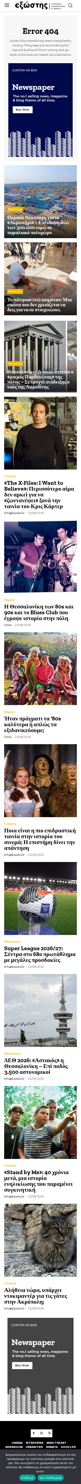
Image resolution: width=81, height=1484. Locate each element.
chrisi (7, 625)
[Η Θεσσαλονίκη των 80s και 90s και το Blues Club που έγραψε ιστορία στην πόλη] (40, 556)
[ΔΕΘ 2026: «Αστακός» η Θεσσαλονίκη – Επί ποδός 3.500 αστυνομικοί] (40, 1010)
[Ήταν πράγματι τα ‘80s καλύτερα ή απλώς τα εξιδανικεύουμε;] (40, 668)
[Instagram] (41, 1433)
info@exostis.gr (14, 513)
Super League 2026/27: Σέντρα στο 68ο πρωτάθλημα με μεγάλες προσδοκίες (40, 954)
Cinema (10, 476)
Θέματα (9, 600)
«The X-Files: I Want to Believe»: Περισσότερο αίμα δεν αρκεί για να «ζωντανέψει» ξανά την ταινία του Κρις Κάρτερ (39, 494)
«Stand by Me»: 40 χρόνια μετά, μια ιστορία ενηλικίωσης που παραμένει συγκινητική (38, 1181)
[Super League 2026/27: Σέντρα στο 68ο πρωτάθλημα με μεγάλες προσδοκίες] (40, 898)
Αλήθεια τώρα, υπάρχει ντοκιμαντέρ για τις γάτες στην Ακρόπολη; (35, 1296)
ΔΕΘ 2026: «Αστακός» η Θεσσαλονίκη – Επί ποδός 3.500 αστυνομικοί (36, 1066)
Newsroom (15, 209)
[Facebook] (34, 1433)
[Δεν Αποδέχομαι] (76, 1467)
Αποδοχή (27, 1477)
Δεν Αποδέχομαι (51, 1477)
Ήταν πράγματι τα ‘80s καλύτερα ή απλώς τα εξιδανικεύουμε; (32, 724)
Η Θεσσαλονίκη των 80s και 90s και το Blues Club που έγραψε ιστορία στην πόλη (39, 612)
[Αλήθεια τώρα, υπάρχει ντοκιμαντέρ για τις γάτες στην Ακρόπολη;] (40, 1240)
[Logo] (40, 5)
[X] (49, 1433)
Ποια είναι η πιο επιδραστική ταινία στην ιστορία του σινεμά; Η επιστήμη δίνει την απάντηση (40, 839)
